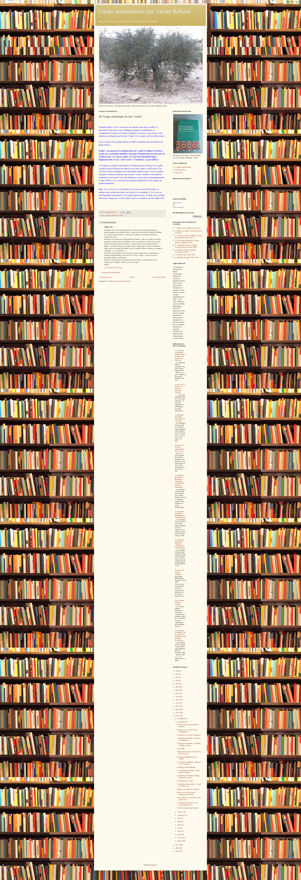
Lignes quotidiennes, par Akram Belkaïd (144, 11)
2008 (177, 848)
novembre (180, 722)
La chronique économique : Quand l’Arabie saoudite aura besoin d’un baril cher (180, 355)
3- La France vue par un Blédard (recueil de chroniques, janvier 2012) (188, 236)
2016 (177, 703)
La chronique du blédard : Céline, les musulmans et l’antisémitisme (180, 544)
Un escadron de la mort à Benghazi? (189, 735)
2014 (177, 709)
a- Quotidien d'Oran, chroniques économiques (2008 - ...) (185, 251)
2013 (177, 712)
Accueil (132, 277)
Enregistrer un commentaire (111, 272)
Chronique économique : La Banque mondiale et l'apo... (189, 744)
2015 (177, 706)
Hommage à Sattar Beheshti (186, 767)
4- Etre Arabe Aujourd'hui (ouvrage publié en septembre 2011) (187, 241)
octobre (180, 812)
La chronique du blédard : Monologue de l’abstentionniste (180, 514)
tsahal (121, 215)
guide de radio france (112, 215)
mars (179, 834)
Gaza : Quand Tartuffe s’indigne (179, 602)
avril (179, 831)
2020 (177, 690)
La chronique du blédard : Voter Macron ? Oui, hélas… (180, 418)
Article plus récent (105, 277)
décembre (180, 718)
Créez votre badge (178, 207)
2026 (177, 671)
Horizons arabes (180, 170)
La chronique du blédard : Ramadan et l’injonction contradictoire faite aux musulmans (179, 481)
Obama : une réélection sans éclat (188, 789)
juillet (179, 821)
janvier (179, 841)
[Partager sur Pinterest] (130, 212)
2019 (177, 693)
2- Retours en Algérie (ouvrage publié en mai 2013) (188, 232)
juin (178, 825)
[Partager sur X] (126, 212)
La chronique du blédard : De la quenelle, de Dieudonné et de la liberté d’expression (180, 635)
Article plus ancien (159, 277)
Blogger (154, 865)
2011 (177, 845)
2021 (177, 687)
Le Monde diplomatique (183, 167)
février (179, 837)
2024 (177, 677)
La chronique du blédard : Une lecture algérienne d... (187, 804)
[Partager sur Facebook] (128, 212)
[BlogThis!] (123, 212)
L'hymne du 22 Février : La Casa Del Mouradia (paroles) (180, 389)
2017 (177, 700)
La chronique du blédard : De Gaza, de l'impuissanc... (189, 739)
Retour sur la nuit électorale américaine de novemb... (186, 793)
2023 (177, 680)
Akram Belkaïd (177, 202)
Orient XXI (179, 172)
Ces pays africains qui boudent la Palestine (188, 725)
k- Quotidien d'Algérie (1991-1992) (187, 257)
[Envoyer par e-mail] (121, 212)
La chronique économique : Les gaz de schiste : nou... (189, 785)
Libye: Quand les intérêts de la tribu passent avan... (189, 798)
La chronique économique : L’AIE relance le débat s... (188, 771)
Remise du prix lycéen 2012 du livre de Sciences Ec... (189, 752)
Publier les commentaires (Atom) (120, 281)
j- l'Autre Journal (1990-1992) (185, 255)
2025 (177, 674)
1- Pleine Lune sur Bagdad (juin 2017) (188, 228)
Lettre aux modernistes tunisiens (187, 808)
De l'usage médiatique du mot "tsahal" (187, 758)
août (179, 818)
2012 (177, 716)
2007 (177, 851)
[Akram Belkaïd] (174, 205)
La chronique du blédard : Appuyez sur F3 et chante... (189, 763)
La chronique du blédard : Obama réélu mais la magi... (188, 776)
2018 (177, 696)
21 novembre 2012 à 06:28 (113, 267)
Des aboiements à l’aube (185, 781)
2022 (177, 684)
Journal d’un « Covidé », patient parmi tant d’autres (180, 448)
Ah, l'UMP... (181, 748)
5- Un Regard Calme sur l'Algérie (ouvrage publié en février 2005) (186, 246)
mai (178, 828)
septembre (181, 815)
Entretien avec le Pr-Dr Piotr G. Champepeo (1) (187, 731)
